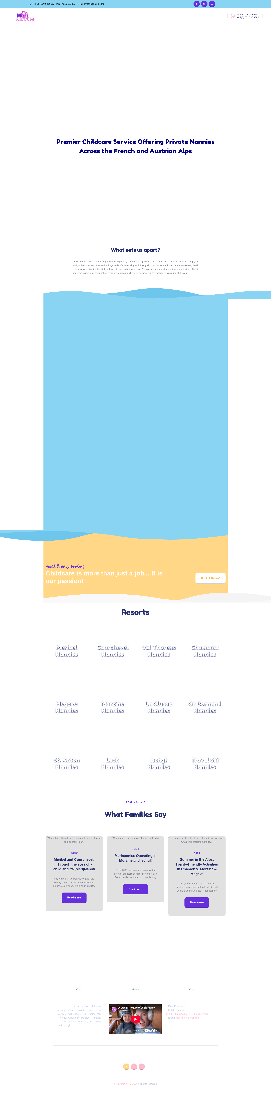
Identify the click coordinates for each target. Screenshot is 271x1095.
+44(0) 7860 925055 (42, 4)
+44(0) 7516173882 (199, 1014)
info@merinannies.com (91, 4)
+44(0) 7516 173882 (64, 4)
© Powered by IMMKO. (125, 1084)
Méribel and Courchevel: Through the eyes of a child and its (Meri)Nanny (74, 864)
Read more (74, 897)
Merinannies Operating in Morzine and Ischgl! (136, 858)
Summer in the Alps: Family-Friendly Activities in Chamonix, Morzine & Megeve (197, 866)
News (74, 852)
